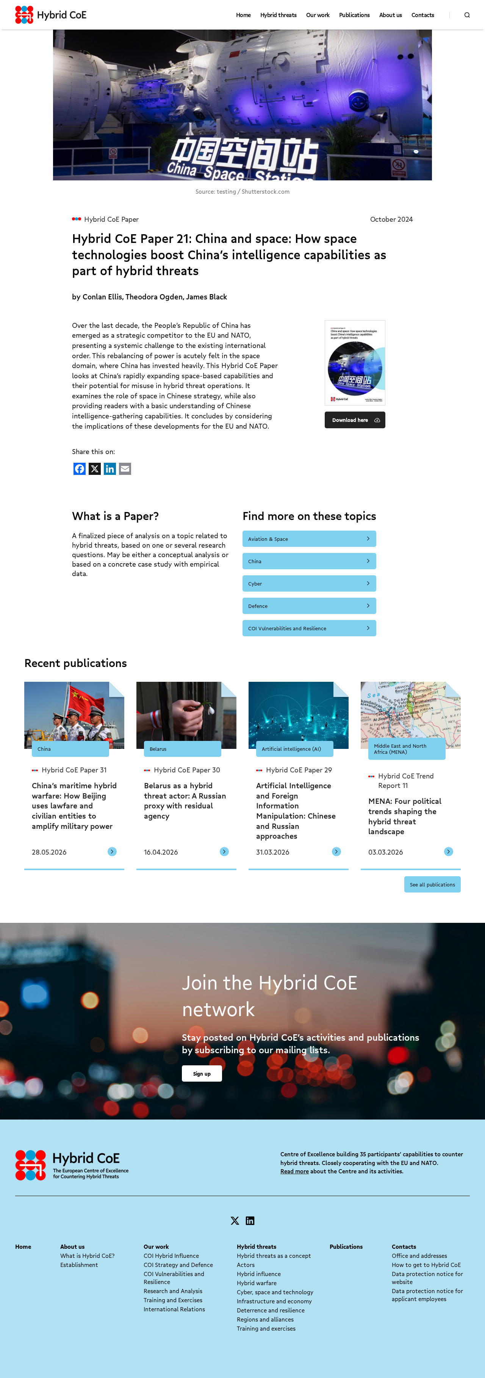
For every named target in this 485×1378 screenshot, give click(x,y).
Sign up (202, 1073)
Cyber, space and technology (275, 1292)
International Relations (174, 1309)
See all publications (432, 884)
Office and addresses (419, 1255)
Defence (258, 606)
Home (243, 14)
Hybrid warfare (257, 1283)
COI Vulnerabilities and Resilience (287, 628)
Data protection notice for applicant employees (427, 1295)
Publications (354, 14)
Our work (318, 14)
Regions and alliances (265, 1319)
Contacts (422, 14)
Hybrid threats (278, 14)
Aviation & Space (268, 539)
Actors (246, 1264)
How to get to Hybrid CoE (426, 1264)
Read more (294, 1171)
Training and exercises (266, 1328)
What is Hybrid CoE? (87, 1255)
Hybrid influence (259, 1274)
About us (390, 14)
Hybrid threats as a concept (274, 1255)
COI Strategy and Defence (178, 1264)
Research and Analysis (173, 1291)
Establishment (79, 1264)
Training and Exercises (173, 1300)
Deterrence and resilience (271, 1310)
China (254, 561)
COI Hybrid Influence (171, 1255)
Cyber (255, 583)
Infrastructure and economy (274, 1301)
